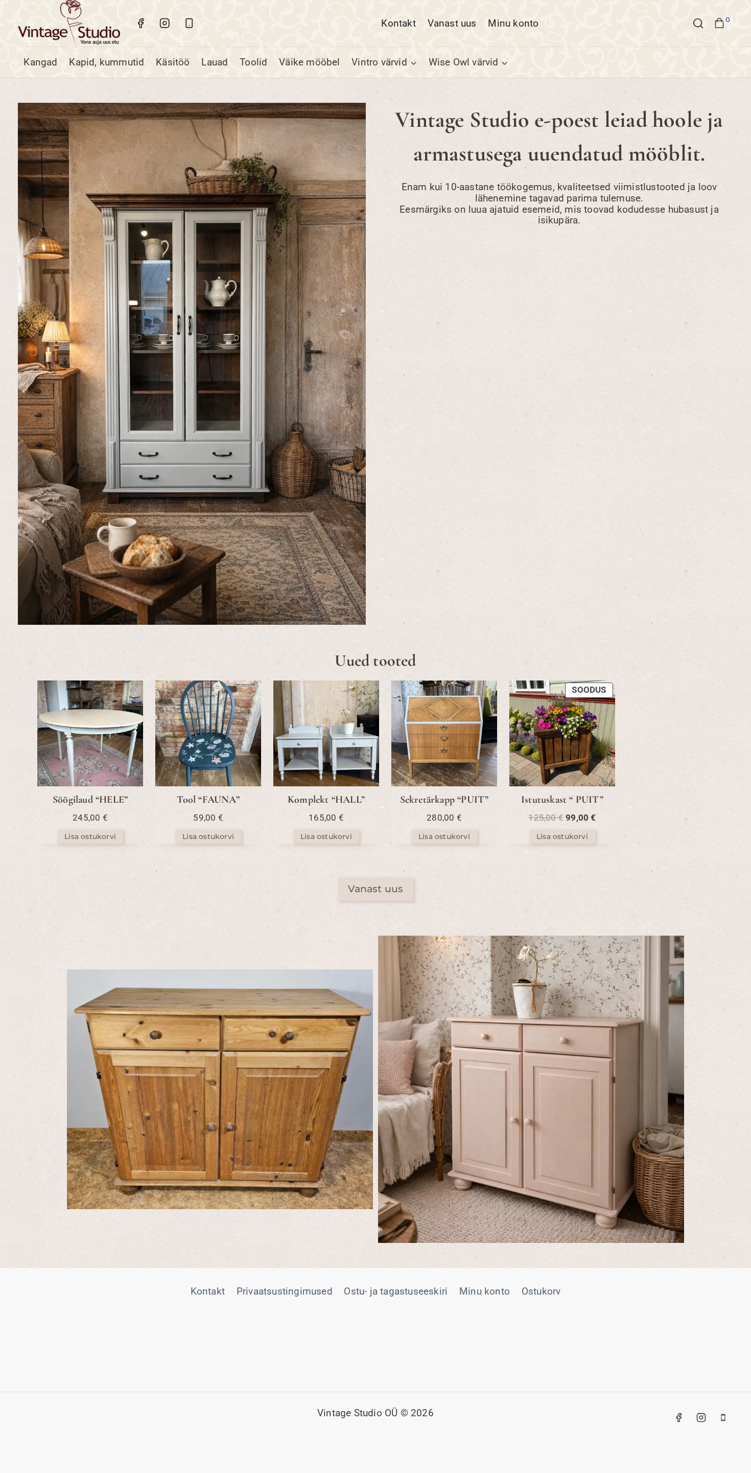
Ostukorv (541, 1291)
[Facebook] (140, 23)
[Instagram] (164, 23)
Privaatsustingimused (285, 1291)
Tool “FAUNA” (208, 800)
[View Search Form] (698, 23)
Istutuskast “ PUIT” (562, 800)
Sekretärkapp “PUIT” (444, 800)
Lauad (214, 62)
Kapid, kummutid (106, 62)
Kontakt (398, 23)
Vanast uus (452, 23)
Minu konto (513, 23)
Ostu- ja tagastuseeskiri (396, 1291)
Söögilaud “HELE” (90, 800)
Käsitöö (173, 62)
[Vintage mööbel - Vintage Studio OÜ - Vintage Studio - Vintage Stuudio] (69, 23)
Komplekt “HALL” (326, 800)
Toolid (253, 62)
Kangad (40, 62)
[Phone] (723, 1417)
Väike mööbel (309, 62)
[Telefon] (188, 23)
